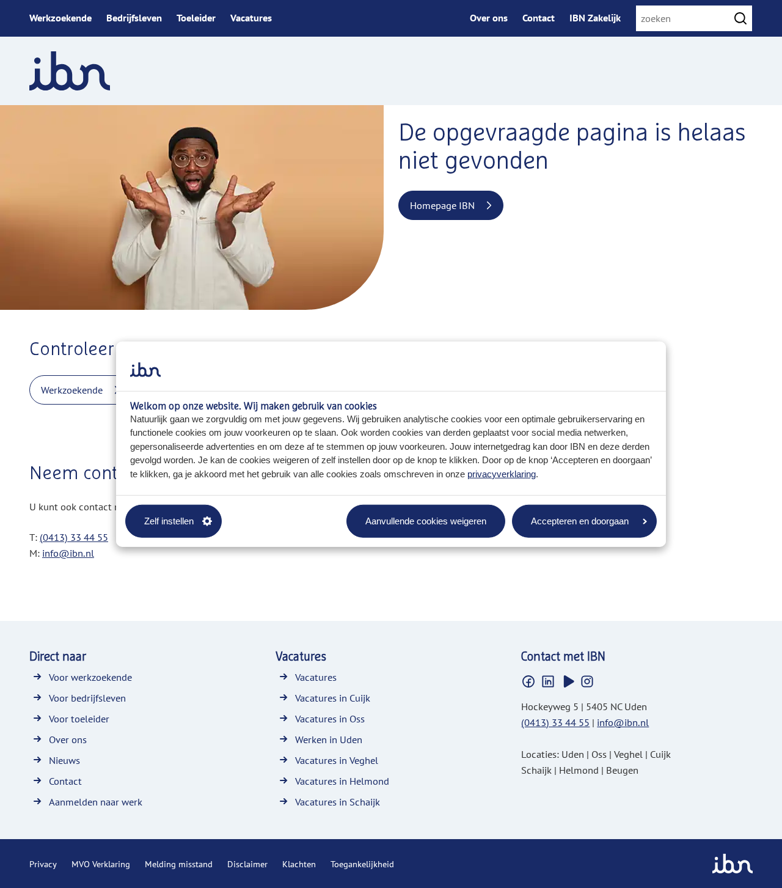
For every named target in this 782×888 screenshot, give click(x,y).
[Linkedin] (548, 681)
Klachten (299, 864)
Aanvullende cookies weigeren (425, 520)
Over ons (489, 18)
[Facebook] (528, 681)
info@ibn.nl (68, 553)
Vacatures (251, 18)
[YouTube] (567, 681)
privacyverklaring (501, 473)
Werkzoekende (60, 18)
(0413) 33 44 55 (74, 537)
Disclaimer (247, 864)
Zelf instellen (169, 520)
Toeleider (196, 18)
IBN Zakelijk (595, 18)
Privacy (43, 864)
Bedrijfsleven (134, 18)
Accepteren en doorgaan (580, 520)
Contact (538, 18)
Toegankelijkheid (362, 864)
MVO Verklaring (100, 864)
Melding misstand (179, 864)
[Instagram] (587, 681)
